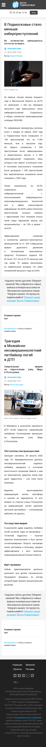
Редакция (17, 665)
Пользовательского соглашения (27, 717)
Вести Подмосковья (23, 4)
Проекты (17, 669)
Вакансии (30, 665)
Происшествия (14, 49)
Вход (34, 13)
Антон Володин (16, 385)
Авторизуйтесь (10, 329)
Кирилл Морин (16, 56)
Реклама (30, 669)
